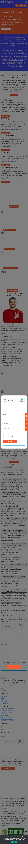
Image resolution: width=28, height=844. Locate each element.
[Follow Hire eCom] (26, 416)
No (16, 841)
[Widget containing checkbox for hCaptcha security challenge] (14, 405)
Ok (12, 841)
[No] (26, 839)
